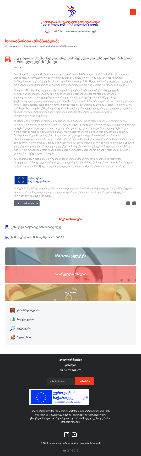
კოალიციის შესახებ (70, 359)
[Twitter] (134, 203)
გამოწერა (85, 381)
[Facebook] (128, 203)
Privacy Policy (70, 370)
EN (60, 31)
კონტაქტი (70, 365)
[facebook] (66, 434)
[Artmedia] (70, 450)
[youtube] (74, 434)
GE (55, 31)
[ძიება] (47, 31)
